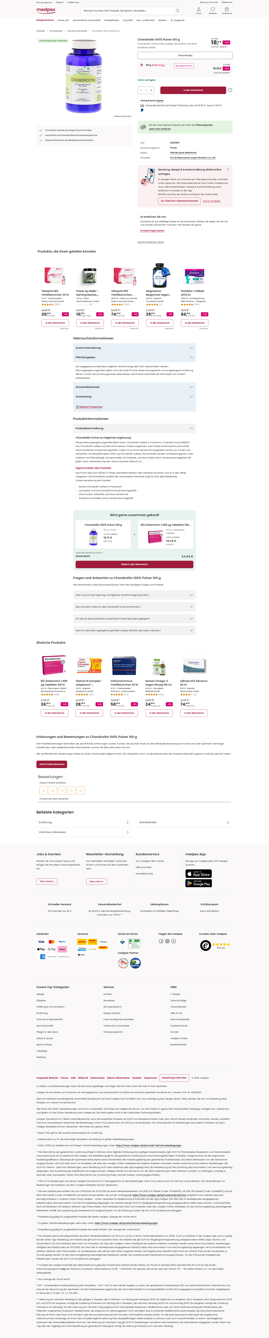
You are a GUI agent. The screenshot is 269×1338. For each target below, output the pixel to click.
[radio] (141, 64)
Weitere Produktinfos (91, 407)
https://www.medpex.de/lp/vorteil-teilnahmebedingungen (149, 1145)
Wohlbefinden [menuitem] (111, 20)
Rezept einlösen (112, 1013)
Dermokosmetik (44, 1025)
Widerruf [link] (83, 1077)
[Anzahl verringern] (141, 90)
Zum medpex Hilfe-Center (150, 861)
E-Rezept (175, 994)
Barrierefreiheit (178, 1044)
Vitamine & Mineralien (77, 31)
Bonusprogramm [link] (44, 2)
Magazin (60, 2)
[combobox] (132, 11)
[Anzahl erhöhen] (151, 90)
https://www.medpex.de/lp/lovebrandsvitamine (159, 1195)
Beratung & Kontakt (209, 2)
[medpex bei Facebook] (161, 941)
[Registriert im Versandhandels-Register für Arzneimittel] (134, 944)
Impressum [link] (150, 1077)
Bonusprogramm (113, 1006)
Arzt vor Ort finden (211, 201)
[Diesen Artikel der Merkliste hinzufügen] (230, 90)
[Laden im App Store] (207, 873)
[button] (179, 201)
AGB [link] (73, 1077)
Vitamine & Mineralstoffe (49, 1019)
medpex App (73, 2)
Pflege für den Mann (47, 1032)
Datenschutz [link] (97, 1077)
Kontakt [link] (174, 1032)
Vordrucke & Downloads (116, 1025)
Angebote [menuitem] (179, 20)
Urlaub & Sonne (44, 1038)
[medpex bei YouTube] (173, 941)
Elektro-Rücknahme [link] (118, 1077)
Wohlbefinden (56, 31)
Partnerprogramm (113, 1032)
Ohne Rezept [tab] (185, 55)
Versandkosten (178, 1006)
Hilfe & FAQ (176, 1013)
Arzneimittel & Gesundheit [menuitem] (86, 20)
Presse (64, 1077)
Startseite (40, 31)
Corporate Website (47, 1077)
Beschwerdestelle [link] (179, 1019)
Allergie (40, 994)
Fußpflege (41, 1050)
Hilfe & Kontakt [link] (143, 867)
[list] (83, 76)
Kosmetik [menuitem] (128, 20)
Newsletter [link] (109, 1000)
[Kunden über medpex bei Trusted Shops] (216, 946)
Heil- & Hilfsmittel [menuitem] (145, 20)
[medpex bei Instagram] (167, 941)
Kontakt (108, 994)
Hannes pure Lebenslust (183, 153)
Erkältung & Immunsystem (50, 1006)
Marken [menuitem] (162, 20)
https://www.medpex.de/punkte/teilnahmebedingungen (126, 1223)
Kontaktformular (144, 873)
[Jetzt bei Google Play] (207, 883)
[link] (123, 963)
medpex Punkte (178, 1038)
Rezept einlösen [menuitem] (45, 20)
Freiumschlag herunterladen (119, 1019)
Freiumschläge (178, 1000)
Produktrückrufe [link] (179, 1025)
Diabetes (41, 1000)
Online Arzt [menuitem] (63, 20)
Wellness (41, 1057)
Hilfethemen (227, 2)
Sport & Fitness (44, 1044)
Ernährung (41, 1013)
